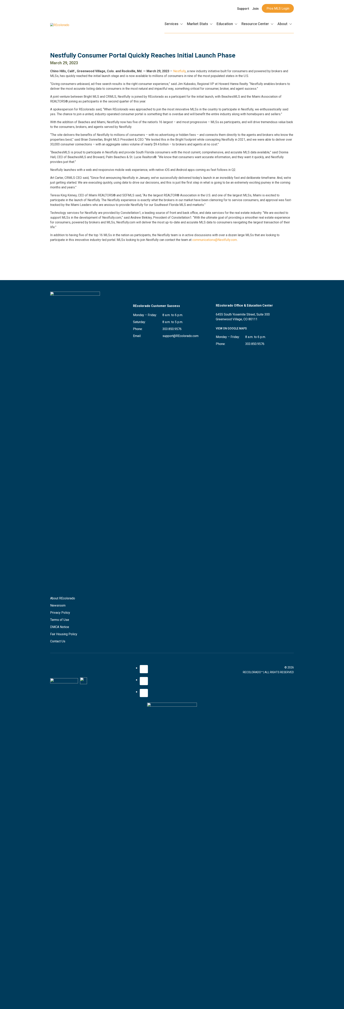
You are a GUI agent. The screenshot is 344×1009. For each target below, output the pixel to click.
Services (171, 24)
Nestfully (179, 71)
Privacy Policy (60, 613)
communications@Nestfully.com (214, 240)
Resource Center (255, 24)
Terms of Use (59, 620)
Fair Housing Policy (63, 634)
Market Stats (197, 24)
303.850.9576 (172, 329)
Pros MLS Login (278, 8)
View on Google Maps (231, 328)
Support (243, 9)
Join (255, 9)
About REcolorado (62, 598)
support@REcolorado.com (180, 336)
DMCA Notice (59, 627)
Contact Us (57, 641)
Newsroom (57, 605)
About (282, 24)
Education (225, 24)
